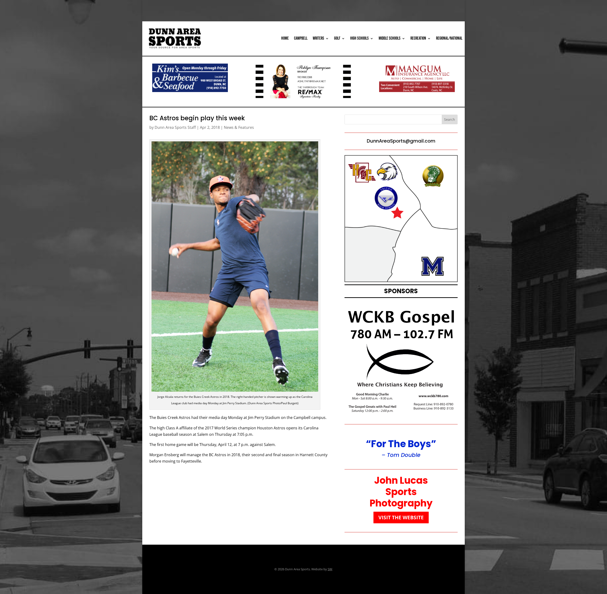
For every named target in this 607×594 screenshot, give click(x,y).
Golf (337, 38)
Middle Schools (389, 38)
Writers (318, 38)
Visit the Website (401, 517)
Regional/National (449, 38)
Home (285, 38)
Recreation (418, 38)
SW (330, 569)
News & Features (239, 127)
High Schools (359, 38)
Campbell (301, 38)
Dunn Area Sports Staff (175, 127)
